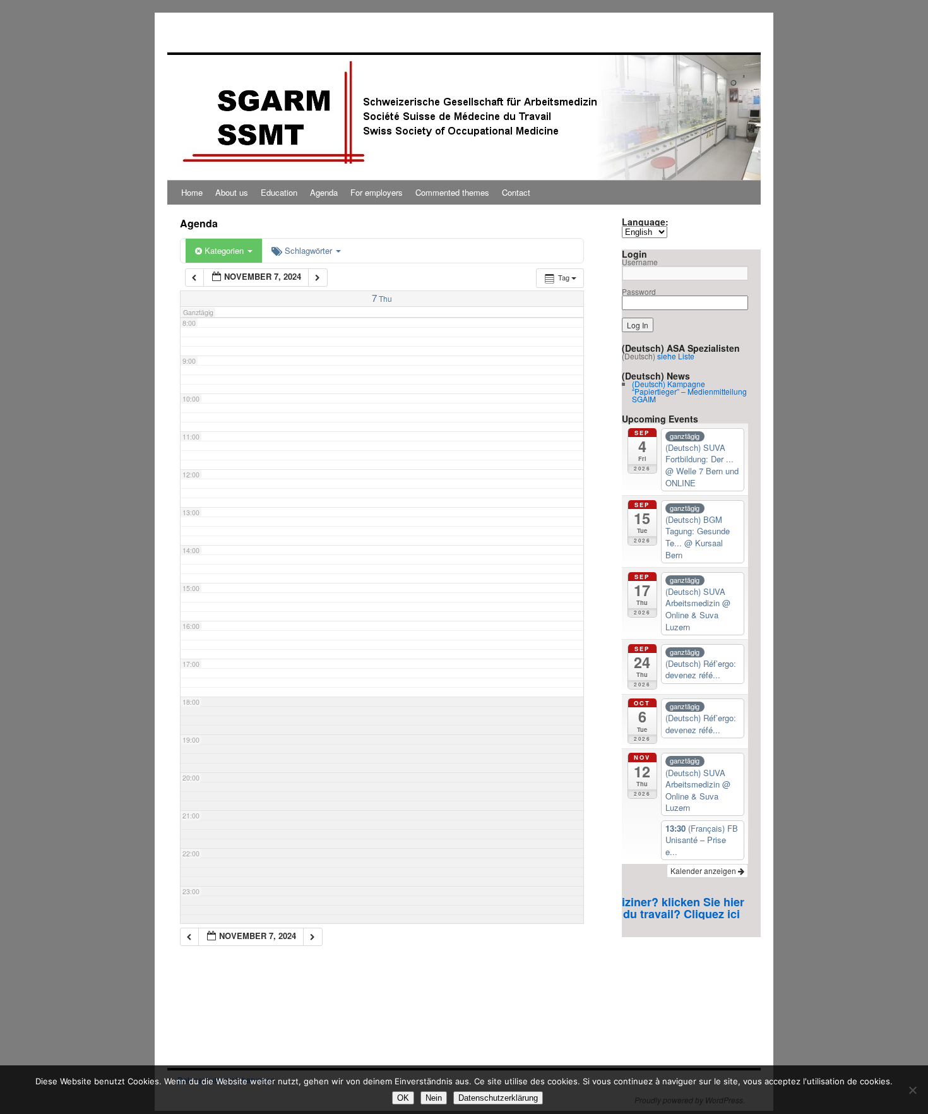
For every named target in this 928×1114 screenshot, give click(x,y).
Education (279, 192)
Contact (516, 192)
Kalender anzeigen (704, 870)
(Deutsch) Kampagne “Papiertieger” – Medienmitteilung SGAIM (689, 391)
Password (639, 291)
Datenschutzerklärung (498, 1098)
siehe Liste (675, 355)
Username (640, 261)
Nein (433, 1098)
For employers (376, 192)
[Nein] (912, 1090)
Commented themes (452, 192)
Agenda (324, 192)
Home (192, 192)
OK (403, 1098)
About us (231, 192)
